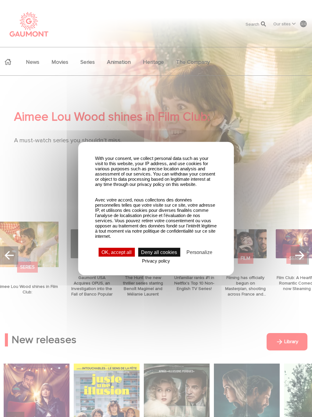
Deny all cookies (159, 252)
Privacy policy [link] (156, 260)
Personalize (199, 252)
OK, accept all (116, 252)
